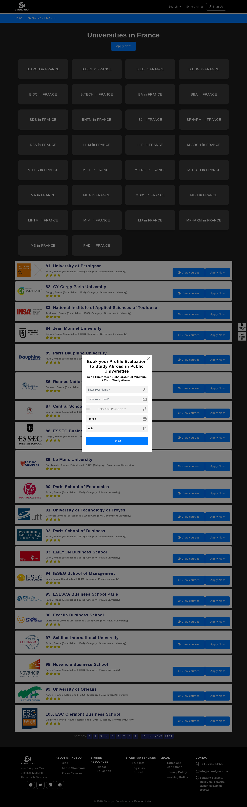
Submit (117, 441)
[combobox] (88, 409)
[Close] (149, 358)
